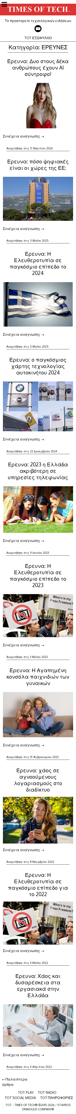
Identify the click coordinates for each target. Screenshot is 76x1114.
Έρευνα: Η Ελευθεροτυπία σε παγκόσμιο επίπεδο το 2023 (38, 575)
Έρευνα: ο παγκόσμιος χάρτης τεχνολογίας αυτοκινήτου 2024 (37, 366)
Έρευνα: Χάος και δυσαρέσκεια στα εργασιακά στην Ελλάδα (37, 985)
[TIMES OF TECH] (38, 16)
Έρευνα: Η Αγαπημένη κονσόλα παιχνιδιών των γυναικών (38, 676)
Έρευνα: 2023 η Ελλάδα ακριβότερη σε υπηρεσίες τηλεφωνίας (38, 470)
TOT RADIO (47, 1092)
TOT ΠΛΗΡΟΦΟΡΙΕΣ (56, 1098)
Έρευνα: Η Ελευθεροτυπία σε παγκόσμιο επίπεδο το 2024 (38, 263)
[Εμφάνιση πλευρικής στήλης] (4, 5)
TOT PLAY (26, 1092)
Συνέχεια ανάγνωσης (23, 136)
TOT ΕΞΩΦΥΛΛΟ (38, 38)
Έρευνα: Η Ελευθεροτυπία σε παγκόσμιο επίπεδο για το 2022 (38, 884)
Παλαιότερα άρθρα (14, 1081)
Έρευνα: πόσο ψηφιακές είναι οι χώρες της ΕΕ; (38, 164)
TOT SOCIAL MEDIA (20, 1098)
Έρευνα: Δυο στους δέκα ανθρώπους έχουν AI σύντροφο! (38, 67)
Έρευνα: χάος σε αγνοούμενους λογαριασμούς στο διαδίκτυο (38, 780)
